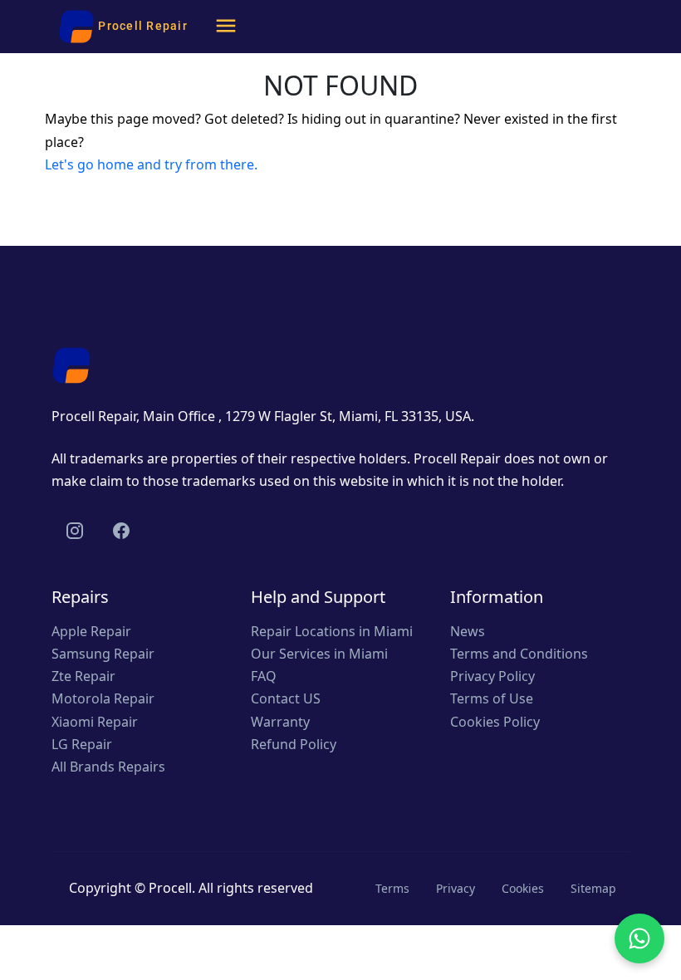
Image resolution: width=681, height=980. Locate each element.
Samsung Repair (102, 653)
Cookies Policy (495, 722)
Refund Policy (293, 744)
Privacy (455, 888)
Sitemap (593, 888)
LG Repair (81, 744)
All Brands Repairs (108, 766)
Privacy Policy (492, 676)
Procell (170, 888)
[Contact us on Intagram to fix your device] (74, 530)
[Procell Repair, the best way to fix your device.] (71, 364)
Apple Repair (91, 631)
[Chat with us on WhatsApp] (639, 938)
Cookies (523, 888)
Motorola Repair (102, 698)
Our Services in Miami (319, 653)
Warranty (280, 722)
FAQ (264, 676)
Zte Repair (83, 676)
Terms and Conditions (519, 653)
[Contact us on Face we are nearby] (121, 530)
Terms (392, 888)
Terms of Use (491, 698)
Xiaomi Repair (94, 722)
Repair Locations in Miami (332, 631)
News (467, 631)
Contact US (286, 698)
